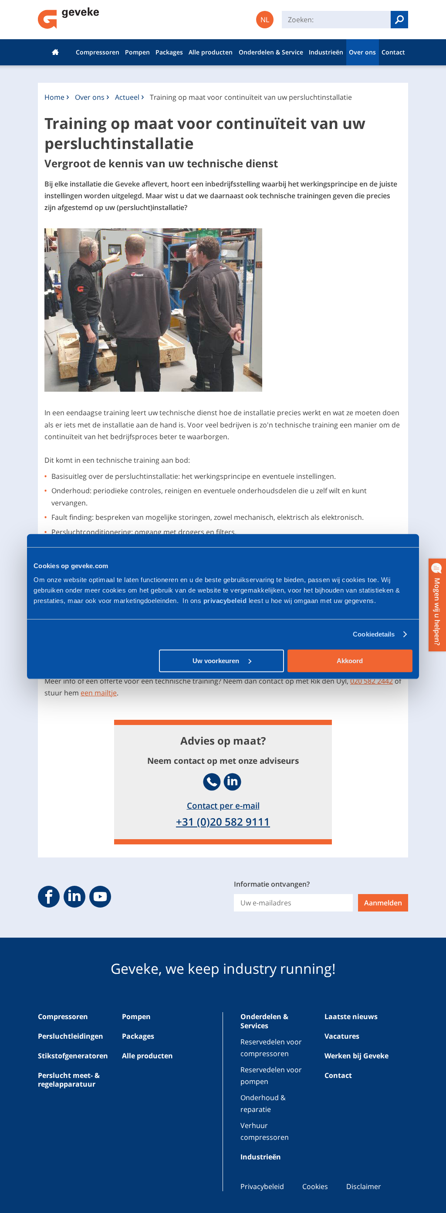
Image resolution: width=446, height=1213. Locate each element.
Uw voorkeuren (217, 660)
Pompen (137, 52)
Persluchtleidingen (70, 1036)
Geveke (68, 18)
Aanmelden (383, 903)
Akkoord (350, 660)
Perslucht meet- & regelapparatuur (69, 1080)
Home (55, 52)
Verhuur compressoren (264, 1131)
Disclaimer (363, 1186)
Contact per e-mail (223, 805)
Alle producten (211, 52)
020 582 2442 (371, 681)
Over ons (362, 52)
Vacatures (341, 1036)
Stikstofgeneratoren (73, 1056)
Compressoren (97, 52)
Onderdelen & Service (271, 52)
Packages (169, 52)
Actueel (127, 97)
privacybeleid (226, 600)
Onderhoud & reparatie (263, 1103)
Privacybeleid (262, 1186)
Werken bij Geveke (356, 1056)
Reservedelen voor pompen (271, 1075)
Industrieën (326, 52)
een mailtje (99, 693)
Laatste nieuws (351, 1016)
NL (264, 19)
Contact (393, 52)
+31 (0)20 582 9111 (223, 821)
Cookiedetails (374, 634)
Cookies (315, 1186)
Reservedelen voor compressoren (271, 1047)
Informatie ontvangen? (272, 884)
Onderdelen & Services (264, 1021)
